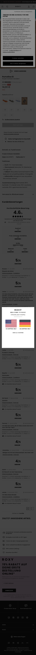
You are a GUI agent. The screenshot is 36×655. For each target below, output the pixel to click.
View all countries (18, 332)
